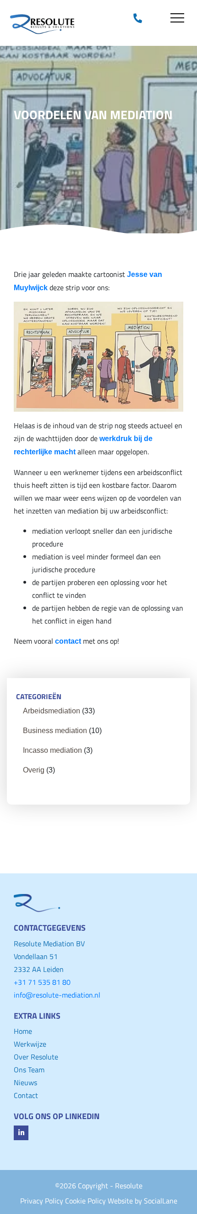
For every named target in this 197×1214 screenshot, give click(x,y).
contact (68, 641)
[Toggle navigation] (177, 18)
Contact (26, 1095)
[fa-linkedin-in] (21, 1133)
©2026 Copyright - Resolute (98, 1185)
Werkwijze (30, 1043)
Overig (33, 770)
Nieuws (25, 1082)
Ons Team (29, 1069)
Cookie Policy (85, 1200)
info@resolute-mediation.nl (57, 994)
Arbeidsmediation (51, 711)
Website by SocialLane (142, 1200)
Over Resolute (36, 1056)
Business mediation (55, 730)
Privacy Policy (41, 1200)
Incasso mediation (52, 750)
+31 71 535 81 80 (42, 982)
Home (23, 1031)
